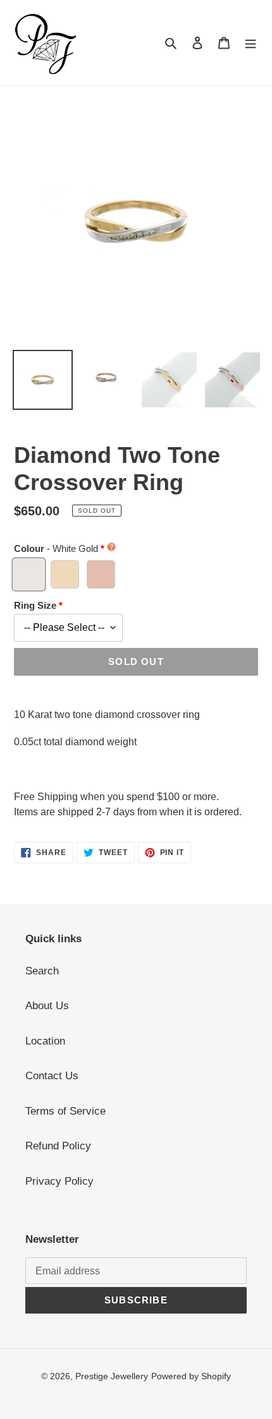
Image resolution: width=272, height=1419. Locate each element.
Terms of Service (65, 1111)
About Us (47, 1006)
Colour (56, 548)
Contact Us (51, 1076)
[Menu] (250, 42)
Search (42, 971)
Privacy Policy (59, 1181)
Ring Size (35, 605)
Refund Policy (58, 1146)
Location (45, 1041)
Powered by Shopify (191, 1376)
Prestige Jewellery (111, 1376)
